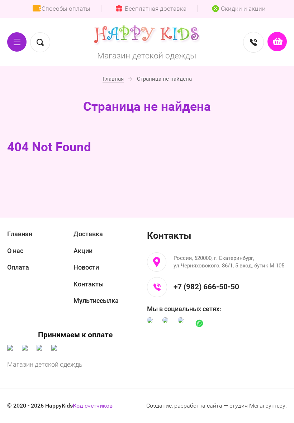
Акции (83, 251)
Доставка (88, 234)
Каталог (17, 42)
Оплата (18, 267)
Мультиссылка (96, 300)
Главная (19, 234)
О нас (15, 251)
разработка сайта (198, 405)
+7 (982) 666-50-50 (206, 286)
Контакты (89, 284)
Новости (86, 267)
